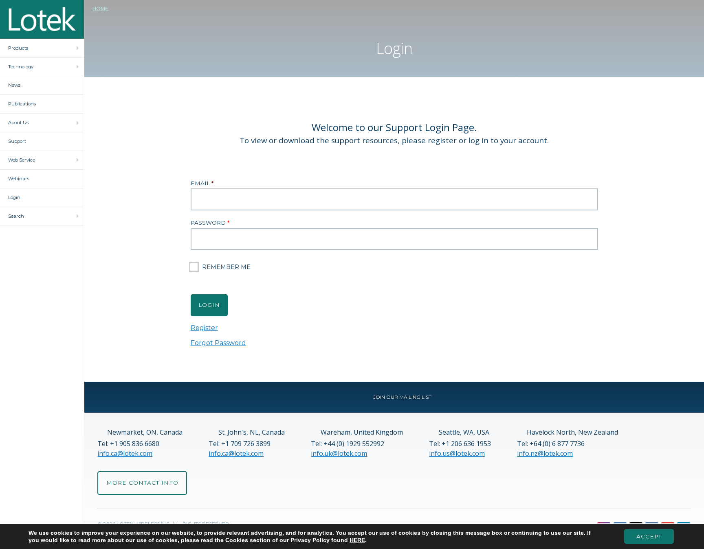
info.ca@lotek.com (124, 453)
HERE (357, 540)
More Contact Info (142, 482)
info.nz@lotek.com (545, 453)
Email (202, 183)
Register (204, 328)
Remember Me (226, 267)
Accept (649, 536)
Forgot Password (218, 343)
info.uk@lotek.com (339, 453)
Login (209, 305)
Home (100, 8)
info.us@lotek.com (457, 453)
